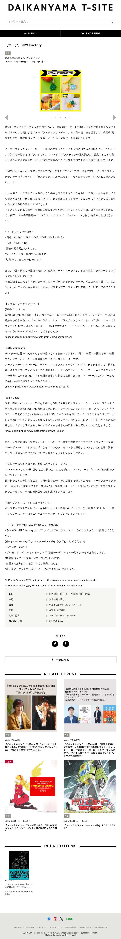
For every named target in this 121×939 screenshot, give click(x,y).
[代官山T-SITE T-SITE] (60, 7)
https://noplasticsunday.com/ (67, 585)
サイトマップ (41, 927)
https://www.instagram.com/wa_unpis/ (41, 430)
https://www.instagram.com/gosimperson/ (47, 337)
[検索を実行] (110, 22)
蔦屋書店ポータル (85, 927)
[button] (30, 33)
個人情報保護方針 (70, 927)
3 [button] (60, 117)
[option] (60, 90)
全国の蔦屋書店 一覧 (100, 927)
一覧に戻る (62, 659)
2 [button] (55, 117)
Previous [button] (5, 117)
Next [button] (115, 117)
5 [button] (70, 117)
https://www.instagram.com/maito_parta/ (45, 386)
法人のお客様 (29, 927)
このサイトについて (55, 927)
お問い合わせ (18, 927)
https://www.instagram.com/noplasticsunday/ (72, 580)
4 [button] (65, 117)
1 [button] (51, 117)
